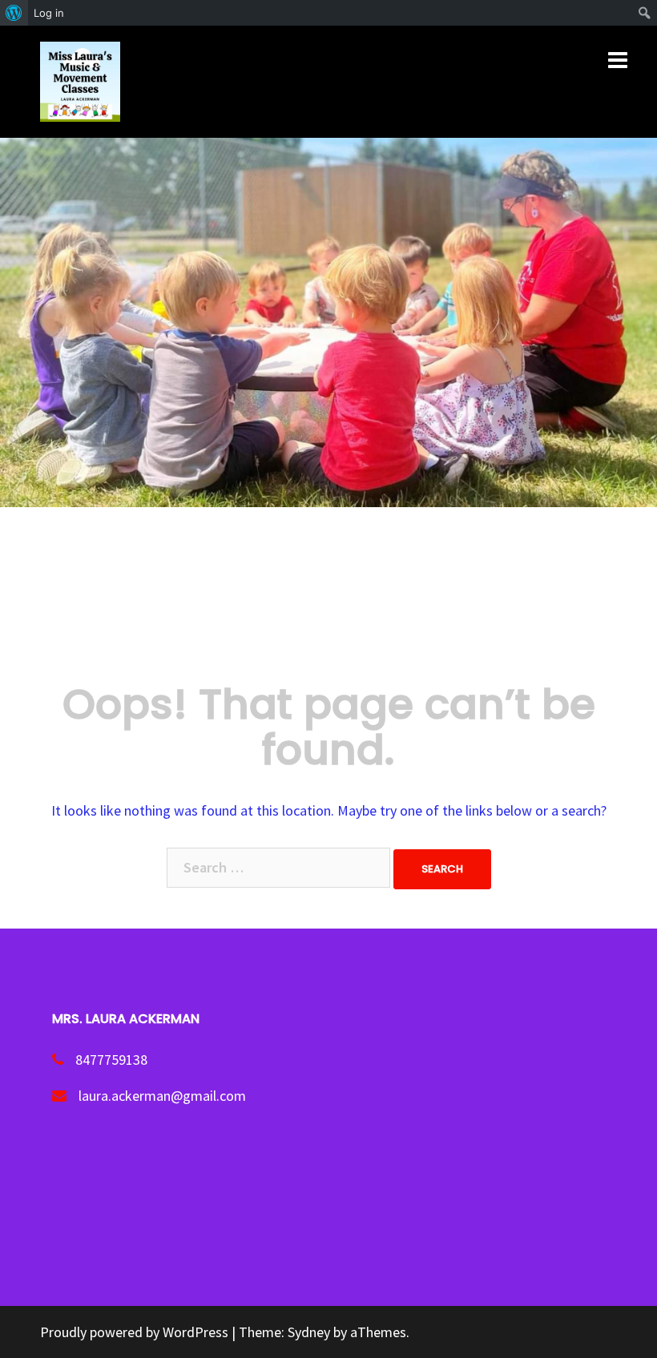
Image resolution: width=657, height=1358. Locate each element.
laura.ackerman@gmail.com (162, 1095)
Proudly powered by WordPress (134, 1332)
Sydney (309, 1332)
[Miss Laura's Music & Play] (80, 80)
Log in (49, 12)
